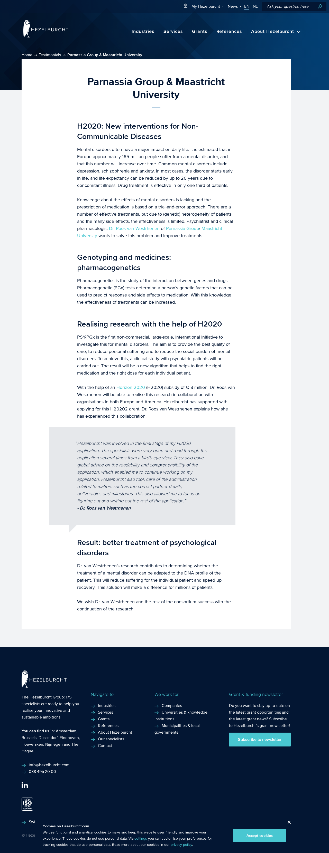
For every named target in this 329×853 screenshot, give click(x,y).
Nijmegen (54, 744)
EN (246, 6)
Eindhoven (69, 737)
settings (140, 839)
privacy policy (181, 845)
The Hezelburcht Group (43, 697)
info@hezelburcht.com (49, 764)
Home (27, 54)
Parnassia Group (182, 228)
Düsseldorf (48, 737)
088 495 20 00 (42, 771)
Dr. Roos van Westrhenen (134, 228)
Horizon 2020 (130, 387)
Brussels (29, 737)
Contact (105, 745)
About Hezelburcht (272, 31)
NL (255, 6)
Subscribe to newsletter (260, 739)
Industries (143, 31)
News (233, 6)
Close (287, 823)
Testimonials (50, 54)
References (229, 31)
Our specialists (111, 738)
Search (320, 6)
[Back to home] (45, 36)
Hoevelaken (32, 744)
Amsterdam (66, 731)
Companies (172, 705)
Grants (199, 31)
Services (173, 31)
